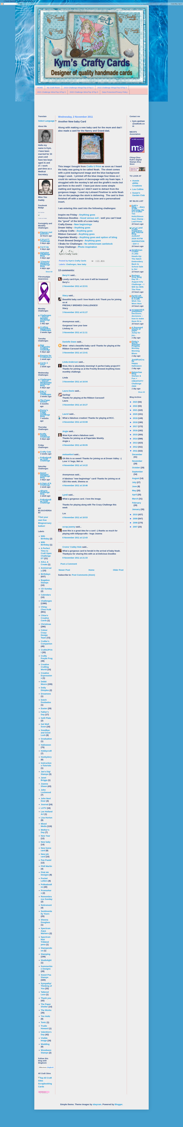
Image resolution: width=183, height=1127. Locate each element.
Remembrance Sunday (46, 897)
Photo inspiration (87, 247)
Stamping (45, 954)
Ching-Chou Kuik (46, 608)
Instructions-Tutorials (46, 764)
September (137, 471)
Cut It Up (44, 247)
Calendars (46, 595)
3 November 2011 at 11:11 (74, 332)
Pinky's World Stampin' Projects (136, 343)
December (137, 454)
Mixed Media (44, 825)
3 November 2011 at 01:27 (75, 312)
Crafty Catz (45, 452)
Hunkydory (46, 757)
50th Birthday (45, 537)
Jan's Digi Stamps (45, 772)
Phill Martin (46, 866)
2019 (135, 418)
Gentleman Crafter (137, 251)
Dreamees (46, 694)
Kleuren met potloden (46, 233)
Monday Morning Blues (136, 350)
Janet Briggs (44, 779)
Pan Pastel (46, 860)
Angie (65, 431)
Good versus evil (89, 218)
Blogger (118, 1104)
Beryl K (66, 275)
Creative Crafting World (45, 667)
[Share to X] (100, 261)
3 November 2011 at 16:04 (75, 381)
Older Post (118, 570)
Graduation (46, 739)
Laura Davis (68, 391)
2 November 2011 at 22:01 (75, 286)
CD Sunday (46, 589)
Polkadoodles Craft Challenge (45, 459)
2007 (135, 527)
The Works (46, 1010)
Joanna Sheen (44, 785)
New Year (45, 836)
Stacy (65, 295)
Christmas (46, 624)
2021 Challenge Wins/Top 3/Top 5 (51, 92)
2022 (135, 406)
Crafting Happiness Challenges (45, 328)
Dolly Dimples (45, 688)
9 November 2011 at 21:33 (75, 558)
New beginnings (83, 224)
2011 (135, 451)
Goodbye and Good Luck (45, 732)
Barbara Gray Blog (137, 276)
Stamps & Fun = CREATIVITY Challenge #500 (137, 381)
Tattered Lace (45, 993)
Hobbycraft (46, 751)
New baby (81, 264)
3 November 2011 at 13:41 (75, 352)
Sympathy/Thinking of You (46, 986)
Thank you (46, 998)
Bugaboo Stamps (45, 581)
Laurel (65, 414)
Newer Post (64, 570)
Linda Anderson (70, 362)
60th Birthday (45, 543)
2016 (135, 430)
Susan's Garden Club (138, 194)
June (134, 486)
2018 (135, 422)
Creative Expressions (46, 675)
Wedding (45, 1044)
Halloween (46, 745)
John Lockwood (46, 791)
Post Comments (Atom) (83, 575)
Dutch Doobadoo (46, 701)
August (136, 478)
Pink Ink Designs (45, 873)
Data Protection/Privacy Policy (115, 92)
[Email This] (96, 261)
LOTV (43, 808)
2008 (135, 522)
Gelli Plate (46, 718)
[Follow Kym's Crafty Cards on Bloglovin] (46, 1068)
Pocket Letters (44, 879)
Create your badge (42, 218)
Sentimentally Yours (46, 912)
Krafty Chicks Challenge (45, 435)
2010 (135, 514)
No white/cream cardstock (98, 243)
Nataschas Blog (137, 373)
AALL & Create (44, 563)
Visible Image (44, 1039)
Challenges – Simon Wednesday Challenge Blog (46, 382)
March (135, 499)
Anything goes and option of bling (98, 237)
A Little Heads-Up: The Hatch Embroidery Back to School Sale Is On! (137, 261)
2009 (135, 518)
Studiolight (46, 960)
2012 (135, 447)
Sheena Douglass (45, 921)
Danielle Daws (69, 342)
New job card (45, 855)
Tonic (43, 1022)
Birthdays (45, 574)
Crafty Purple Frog (46, 657)
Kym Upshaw (41, 212)
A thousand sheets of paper (137, 329)
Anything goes (87, 214)
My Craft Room (53, 88)
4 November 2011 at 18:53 (75, 517)
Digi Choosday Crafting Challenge (45, 347)
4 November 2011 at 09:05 (75, 445)
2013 (135, 443)
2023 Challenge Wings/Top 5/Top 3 (78, 88)
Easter (44, 708)
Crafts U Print (93, 166)
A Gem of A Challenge (45, 484)
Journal (44, 804)
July (134, 482)
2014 (135, 438)
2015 (135, 434)
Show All (49, 272)
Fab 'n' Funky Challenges (45, 393)
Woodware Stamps (46, 1051)
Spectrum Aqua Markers (45, 931)
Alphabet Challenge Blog (45, 254)
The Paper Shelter (45, 401)
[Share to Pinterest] (104, 261)
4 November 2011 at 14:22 (75, 465)
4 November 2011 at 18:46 (75, 485)
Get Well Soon (45, 725)
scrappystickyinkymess (138, 311)
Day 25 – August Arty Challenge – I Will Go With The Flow (138, 284)
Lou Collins (137, 189)
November (137, 461)
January (136, 509)
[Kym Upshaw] (39, 215)
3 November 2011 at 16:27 (75, 405)
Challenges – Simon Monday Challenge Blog (45, 318)
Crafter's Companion (46, 642)
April (134, 494)
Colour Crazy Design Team (44, 634)
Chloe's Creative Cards (45, 618)
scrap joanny (68, 527)
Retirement (46, 905)
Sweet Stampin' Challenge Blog (45, 475)
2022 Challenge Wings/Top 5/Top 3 (112, 88)
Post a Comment (69, 564)
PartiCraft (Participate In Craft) (137, 297)
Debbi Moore (44, 682)
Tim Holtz (45, 1016)
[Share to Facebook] (102, 261)
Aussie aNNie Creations (137, 183)
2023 (135, 402)
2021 (135, 410)
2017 (135, 426)
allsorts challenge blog (45, 492)
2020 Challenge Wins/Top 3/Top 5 (84, 92)
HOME (40, 88)
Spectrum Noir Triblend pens (45, 941)
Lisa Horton (46, 817)
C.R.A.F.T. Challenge (45, 240)
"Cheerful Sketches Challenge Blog (45, 263)
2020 (135, 414)
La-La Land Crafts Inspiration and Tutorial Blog (137, 231)
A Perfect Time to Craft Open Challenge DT (46, 553)
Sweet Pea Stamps (46, 976)
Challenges (71, 264)
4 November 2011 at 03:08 (75, 422)
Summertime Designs (46, 967)
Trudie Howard (44, 1027)
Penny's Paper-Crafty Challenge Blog (45, 413)
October (136, 467)
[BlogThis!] (98, 261)
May (134, 490)
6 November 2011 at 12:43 (75, 537)
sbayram (97, 1104)
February (136, 503)
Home (91, 570)
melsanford (68, 454)
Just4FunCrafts (138, 360)
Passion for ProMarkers (46, 356)
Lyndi (65, 495)
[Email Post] (92, 261)
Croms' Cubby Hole (72, 547)
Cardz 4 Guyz (44, 364)
